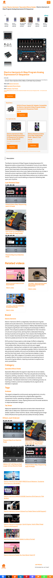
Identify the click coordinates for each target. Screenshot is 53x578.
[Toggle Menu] (48, 2)
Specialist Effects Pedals (28, 7)
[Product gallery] (32, 49)
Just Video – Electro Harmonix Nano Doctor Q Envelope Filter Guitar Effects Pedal (37, 285)
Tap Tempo (15, 88)
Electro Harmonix (13, 7)
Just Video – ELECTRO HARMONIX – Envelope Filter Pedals (15, 306)
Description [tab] (10, 158)
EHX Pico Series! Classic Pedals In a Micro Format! (19, 539)
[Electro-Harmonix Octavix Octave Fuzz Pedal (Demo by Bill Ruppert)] (12, 505)
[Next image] (48, 49)
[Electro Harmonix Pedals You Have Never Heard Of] (12, 548)
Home (4, 7)
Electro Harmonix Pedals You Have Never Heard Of (15, 284)
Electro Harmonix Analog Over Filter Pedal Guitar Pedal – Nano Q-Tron (36, 135)
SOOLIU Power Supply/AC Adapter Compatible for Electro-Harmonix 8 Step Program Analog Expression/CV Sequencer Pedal (32, 107)
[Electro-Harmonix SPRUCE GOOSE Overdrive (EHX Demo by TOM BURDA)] (12, 490)
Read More (10, 96)
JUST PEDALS (38, 564)
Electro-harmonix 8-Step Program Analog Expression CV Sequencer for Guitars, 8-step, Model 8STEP (16, 136)
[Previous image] (15, 49)
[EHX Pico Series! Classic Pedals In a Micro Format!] (12, 533)
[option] (7, 45)
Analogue (8, 88)
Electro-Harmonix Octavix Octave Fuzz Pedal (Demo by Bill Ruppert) (25, 511)
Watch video (10, 288)
